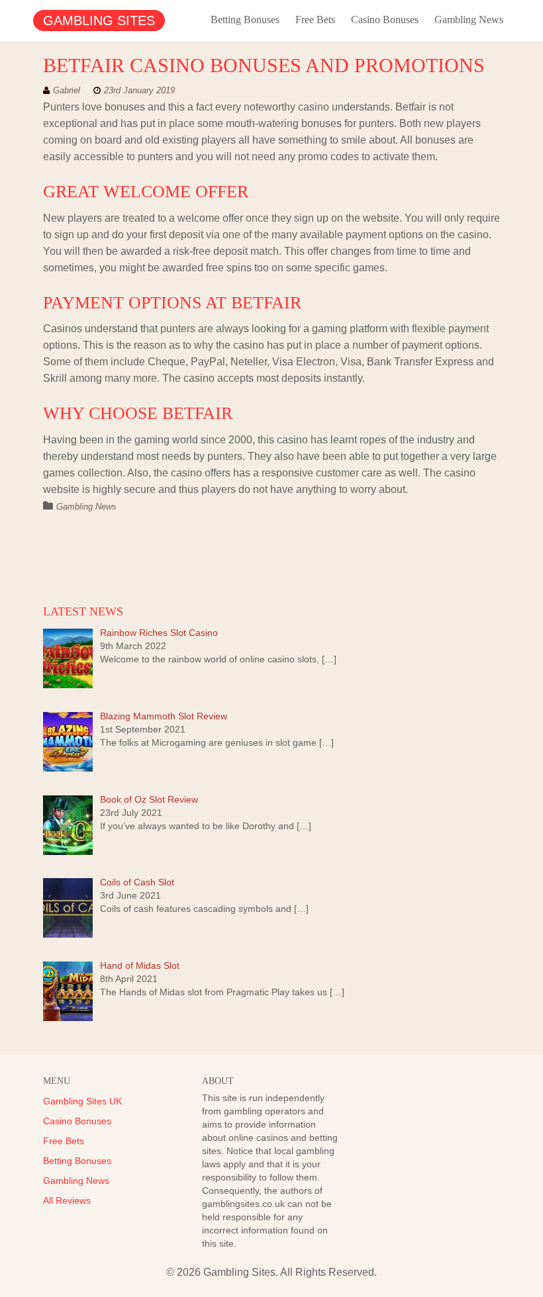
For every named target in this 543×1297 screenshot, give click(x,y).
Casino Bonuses (385, 19)
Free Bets (315, 19)
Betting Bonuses (245, 19)
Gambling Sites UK (82, 1101)
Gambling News (468, 19)
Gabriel (66, 90)
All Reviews (67, 1200)
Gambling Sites (99, 20)
